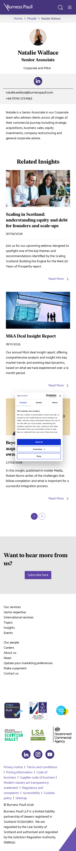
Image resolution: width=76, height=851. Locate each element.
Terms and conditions (42, 767)
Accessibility (31, 793)
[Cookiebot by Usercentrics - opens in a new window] (46, 395)
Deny (39, 456)
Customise (37, 449)
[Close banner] (60, 396)
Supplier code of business (37, 777)
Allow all (38, 442)
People (32, 18)
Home (18, 18)
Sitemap (21, 798)
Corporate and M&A (37, 68)
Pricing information (19, 772)
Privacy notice (13, 767)
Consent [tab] (23, 402)
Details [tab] (39, 402)
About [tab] (54, 402)
